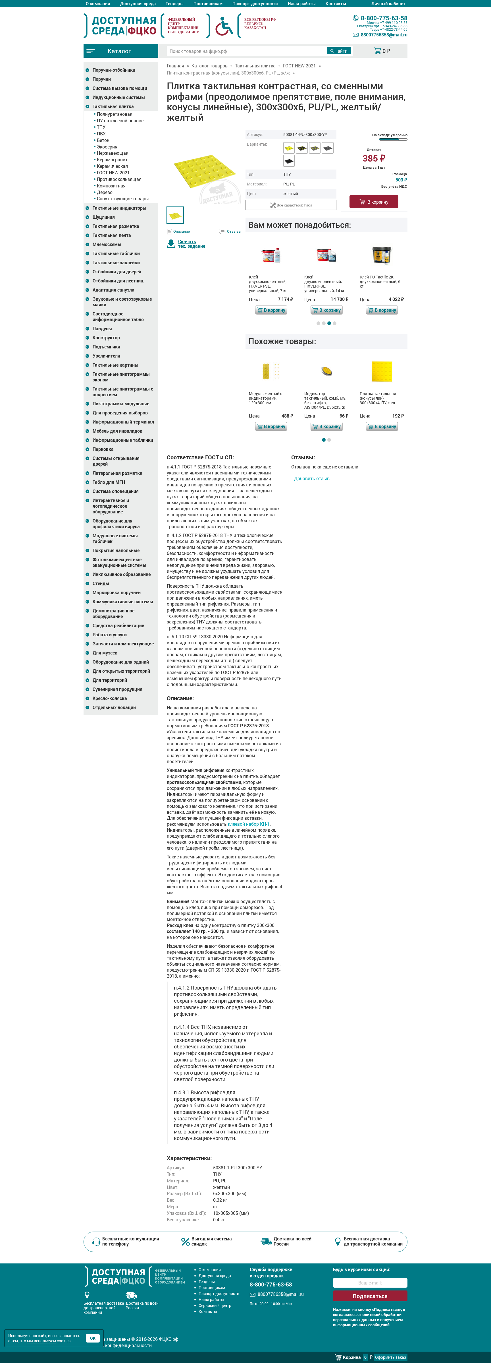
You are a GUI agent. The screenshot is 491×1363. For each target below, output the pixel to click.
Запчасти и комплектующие (123, 644)
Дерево (105, 192)
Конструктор (106, 337)
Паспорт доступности (255, 3)
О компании (98, 3)
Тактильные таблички (116, 253)
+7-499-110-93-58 (393, 22)
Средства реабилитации (118, 625)
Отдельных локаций (114, 707)
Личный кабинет (388, 3)
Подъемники (106, 347)
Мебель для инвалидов (117, 431)
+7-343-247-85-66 (393, 26)
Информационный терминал (123, 422)
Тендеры (175, 3)
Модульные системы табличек (115, 538)
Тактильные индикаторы (119, 208)
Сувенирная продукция (117, 689)
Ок (92, 1338)
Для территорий (110, 680)
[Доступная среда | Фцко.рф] (124, 25)
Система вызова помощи (120, 88)
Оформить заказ (390, 1357)
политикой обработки (380, 1314)
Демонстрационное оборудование (113, 613)
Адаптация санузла (113, 290)
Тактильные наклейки (116, 262)
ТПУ (101, 127)
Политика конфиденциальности (118, 1345)
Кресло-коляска (110, 698)
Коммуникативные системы (123, 601)
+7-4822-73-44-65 (393, 29)
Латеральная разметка (117, 473)
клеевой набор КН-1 (249, 824)
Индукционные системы (119, 97)
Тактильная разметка (116, 226)
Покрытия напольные (116, 550)
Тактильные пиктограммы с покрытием (123, 391)
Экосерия (107, 147)
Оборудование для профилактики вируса (116, 523)
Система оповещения (116, 491)
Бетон (103, 140)
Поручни (102, 79)
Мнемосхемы (107, 244)
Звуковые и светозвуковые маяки (122, 301)
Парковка (103, 449)
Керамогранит (112, 159)
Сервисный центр (215, 1305)
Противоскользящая (119, 179)
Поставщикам (208, 3)
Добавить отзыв (312, 478)
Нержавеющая (112, 153)
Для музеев (105, 653)
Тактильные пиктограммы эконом (121, 377)
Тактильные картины (115, 365)
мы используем (41, 1340)
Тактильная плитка (113, 106)
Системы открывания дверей (116, 461)
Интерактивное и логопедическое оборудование (111, 506)
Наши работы (302, 3)
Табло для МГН (109, 482)
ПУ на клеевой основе (120, 120)
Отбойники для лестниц (118, 281)
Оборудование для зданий (121, 662)
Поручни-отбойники (114, 70)
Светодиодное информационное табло (118, 316)
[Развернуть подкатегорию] (87, 70)
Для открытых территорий (121, 671)
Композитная (111, 186)
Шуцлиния (104, 217)
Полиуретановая (114, 114)
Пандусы (102, 328)
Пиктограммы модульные (121, 403)
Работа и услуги (110, 634)
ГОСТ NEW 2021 (113, 172)
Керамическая (112, 166)
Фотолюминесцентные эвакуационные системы (119, 562)
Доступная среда (138, 3)
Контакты (336, 3)
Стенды (101, 583)
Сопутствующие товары (123, 198)
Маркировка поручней (117, 592)
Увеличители (106, 356)
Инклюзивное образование (122, 574)
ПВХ (101, 134)
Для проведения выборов (120, 413)
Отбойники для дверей (117, 271)
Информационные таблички (123, 440)
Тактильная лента (112, 235)
